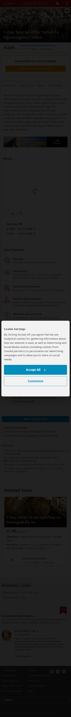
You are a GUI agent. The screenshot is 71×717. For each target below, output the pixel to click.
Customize (35, 381)
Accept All (33, 370)
